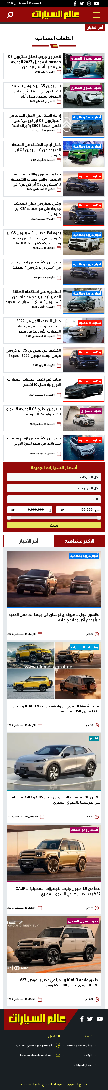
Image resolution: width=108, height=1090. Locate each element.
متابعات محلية (90, 176)
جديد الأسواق (91, 411)
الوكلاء (88, 1055)
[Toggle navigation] (96, 15)
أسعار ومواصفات (84, 830)
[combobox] (54, 477)
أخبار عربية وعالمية (87, 117)
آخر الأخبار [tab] (28, 541)
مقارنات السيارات (84, 647)
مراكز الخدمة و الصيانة (79, 1045)
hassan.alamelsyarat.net (36, 1055)
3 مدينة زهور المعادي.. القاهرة (34, 1045)
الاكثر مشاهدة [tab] (79, 541)
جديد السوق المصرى (85, 58)
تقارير (93, 738)
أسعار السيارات (83, 1065)
